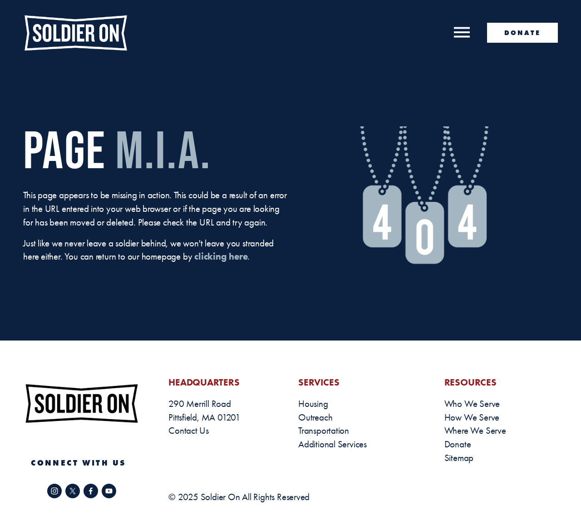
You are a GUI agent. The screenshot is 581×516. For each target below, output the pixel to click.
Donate (522, 33)
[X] (72, 491)
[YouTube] (109, 491)
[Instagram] (54, 491)
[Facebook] (91, 491)
